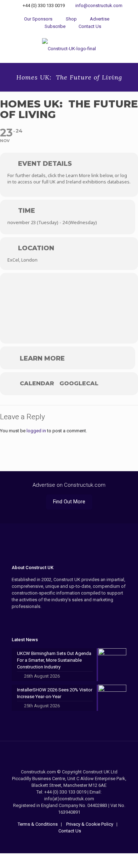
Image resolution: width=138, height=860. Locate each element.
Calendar (37, 383)
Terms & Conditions (38, 824)
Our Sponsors (38, 19)
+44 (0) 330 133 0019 (44, 5)
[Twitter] (69, 842)
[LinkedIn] (78, 842)
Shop (70, 19)
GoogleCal (78, 383)
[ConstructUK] (69, 48)
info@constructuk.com (98, 5)
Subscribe (54, 26)
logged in (36, 430)
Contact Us (89, 26)
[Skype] (59, 842)
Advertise (99, 19)
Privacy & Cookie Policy (89, 824)
